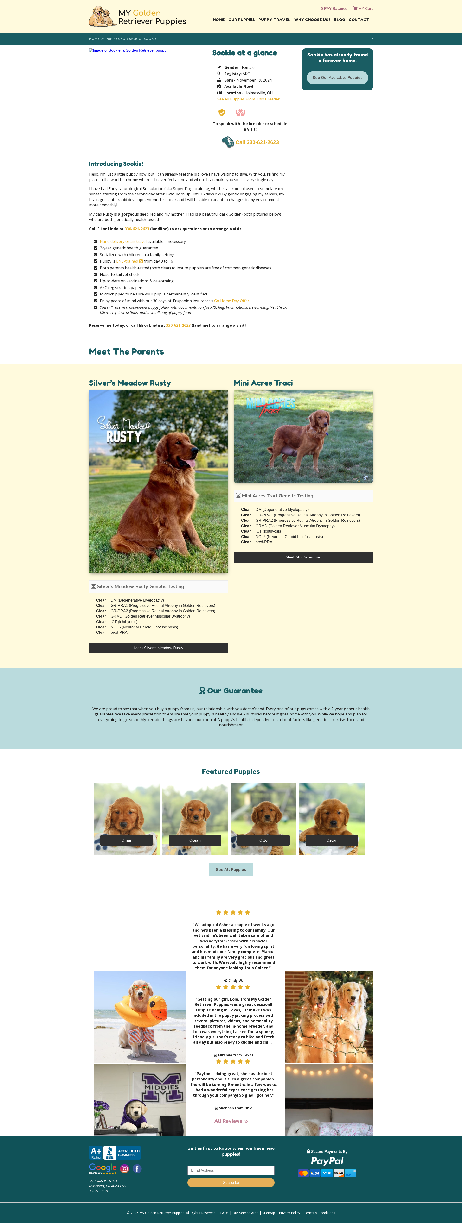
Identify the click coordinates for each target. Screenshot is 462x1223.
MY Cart (365, 8)
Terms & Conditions (319, 1212)
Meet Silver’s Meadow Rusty (158, 648)
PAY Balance (335, 8)
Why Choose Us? (312, 19)
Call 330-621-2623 (257, 142)
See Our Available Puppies (338, 77)
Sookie (149, 39)
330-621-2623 (137, 229)
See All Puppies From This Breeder (248, 99)
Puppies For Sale (121, 39)
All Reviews (228, 1121)
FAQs (224, 1212)
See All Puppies (231, 869)
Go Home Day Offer (231, 300)
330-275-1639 (98, 1191)
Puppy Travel (274, 19)
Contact (359, 19)
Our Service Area (245, 1212)
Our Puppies (241, 19)
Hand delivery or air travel (123, 241)
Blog (339, 19)
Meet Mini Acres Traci (303, 557)
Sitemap (268, 1212)
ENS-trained (127, 261)
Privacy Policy (289, 1212)
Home (219, 19)
